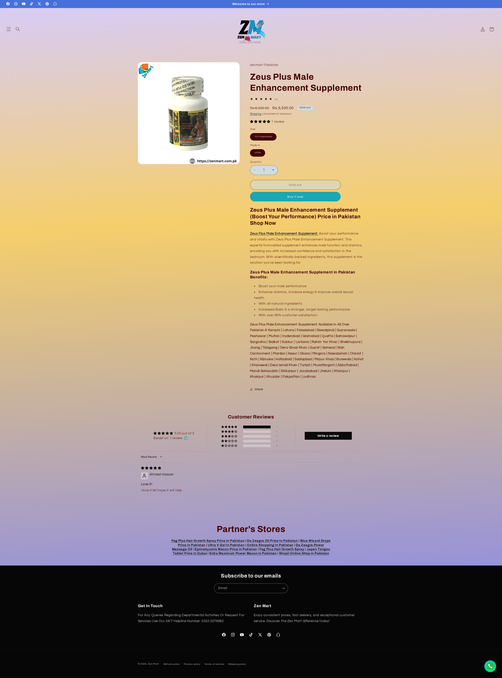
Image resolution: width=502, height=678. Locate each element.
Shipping (255, 113)
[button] (8, 29)
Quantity (255, 162)
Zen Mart (153, 664)
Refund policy (172, 664)
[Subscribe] (283, 588)
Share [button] (259, 389)
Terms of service (214, 664)
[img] (151, 468)
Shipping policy (237, 664)
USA (259, 153)
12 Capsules (265, 137)
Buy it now (295, 196)
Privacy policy (192, 664)
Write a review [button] (328, 435)
